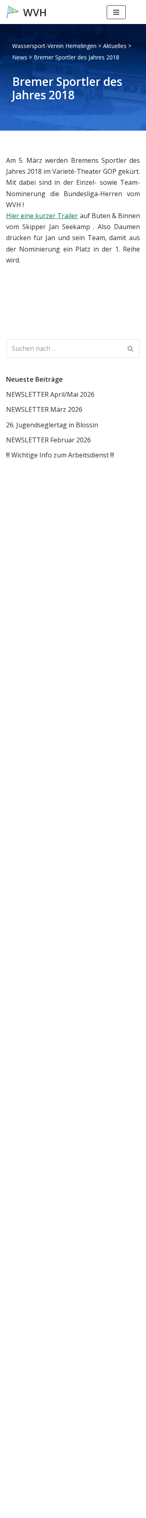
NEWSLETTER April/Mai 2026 (50, 394)
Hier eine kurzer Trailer (42, 215)
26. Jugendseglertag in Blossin (52, 424)
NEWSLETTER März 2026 (44, 409)
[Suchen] (133, 12)
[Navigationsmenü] (116, 12)
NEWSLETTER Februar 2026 (48, 439)
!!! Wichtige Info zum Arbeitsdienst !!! (60, 455)
